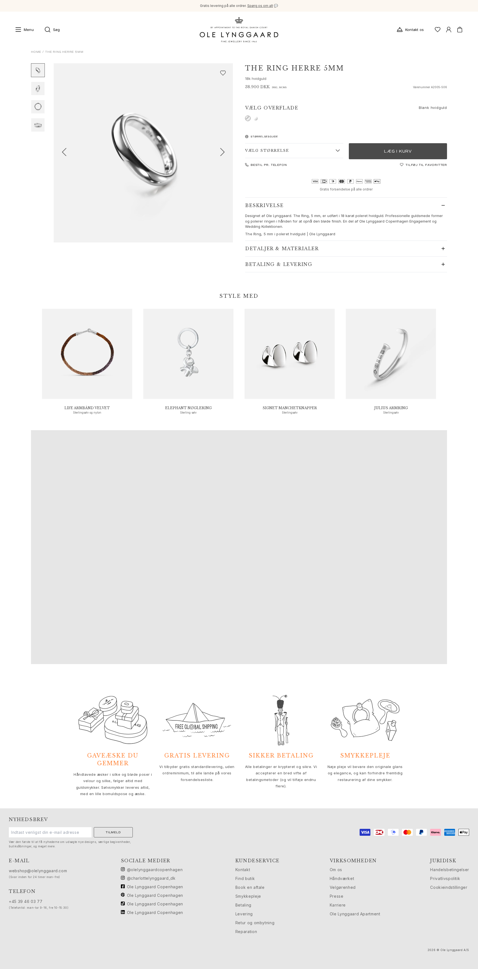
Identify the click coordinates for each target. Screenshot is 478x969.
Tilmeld (113, 832)
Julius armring (391, 408)
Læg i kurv (398, 151)
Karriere (338, 905)
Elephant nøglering (188, 408)
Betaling (243, 905)
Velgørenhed (343, 887)
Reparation (246, 931)
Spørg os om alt (260, 6)
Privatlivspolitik (445, 878)
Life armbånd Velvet (87, 408)
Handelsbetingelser (449, 869)
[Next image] (224, 152)
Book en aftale (250, 887)
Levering (244, 913)
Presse (337, 896)
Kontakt (242, 869)
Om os (336, 869)
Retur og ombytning (255, 922)
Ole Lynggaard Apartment (355, 913)
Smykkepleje (248, 896)
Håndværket (342, 878)
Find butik (245, 878)
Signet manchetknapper (290, 408)
